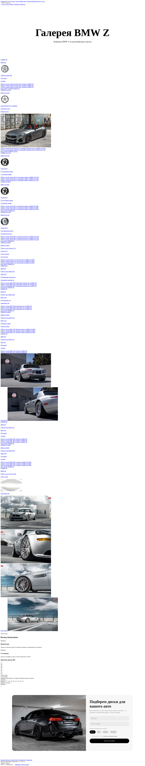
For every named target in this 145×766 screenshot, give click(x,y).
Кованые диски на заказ (22, 764)
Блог (16, 760)
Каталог (8, 760)
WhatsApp (22, 4)
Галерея (12, 760)
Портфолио (35, 1)
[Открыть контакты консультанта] (1, 686)
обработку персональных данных (110, 736)
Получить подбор (109, 741)
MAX (12, 4)
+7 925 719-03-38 (5, 4)
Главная (3, 760)
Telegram (16, 4)
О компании (28, 760)
